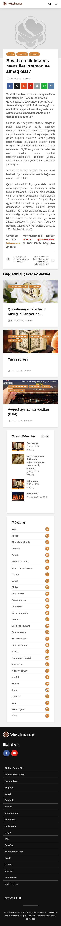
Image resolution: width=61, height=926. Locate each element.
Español (9, 845)
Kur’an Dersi (11, 781)
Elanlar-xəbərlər (18, 286)
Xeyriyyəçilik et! (13, 898)
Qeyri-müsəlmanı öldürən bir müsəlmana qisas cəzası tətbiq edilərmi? (36, 462)
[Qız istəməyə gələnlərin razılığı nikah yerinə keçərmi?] (30, 291)
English (9, 787)
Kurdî (7, 858)
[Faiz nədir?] (18, 496)
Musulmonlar (12, 813)
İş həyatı (34, 54)
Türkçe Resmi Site (14, 768)
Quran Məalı (15, 340)
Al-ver (11, 54)
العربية (8, 794)
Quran (46, 336)
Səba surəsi (33, 481)
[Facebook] (6, 753)
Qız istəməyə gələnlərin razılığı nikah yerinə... (27, 311)
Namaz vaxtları (16, 390)
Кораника (10, 819)
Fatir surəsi (33, 443)
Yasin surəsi (18, 359)
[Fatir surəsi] (18, 446)
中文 (7, 839)
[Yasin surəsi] (30, 341)
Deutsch (9, 800)
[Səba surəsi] (18, 484)
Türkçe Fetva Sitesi (15, 774)
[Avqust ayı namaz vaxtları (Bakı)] (30, 391)
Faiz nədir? (32, 493)
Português (10, 826)
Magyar (9, 871)
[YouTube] (14, 753)
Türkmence (11, 877)
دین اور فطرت (11, 883)
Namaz (46, 386)
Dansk (8, 864)
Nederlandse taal (14, 851)
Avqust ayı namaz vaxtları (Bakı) (28, 411)
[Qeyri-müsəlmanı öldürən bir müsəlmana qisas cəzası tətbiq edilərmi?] (18, 458)
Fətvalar (22, 54)
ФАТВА (8, 806)
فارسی (8, 832)
